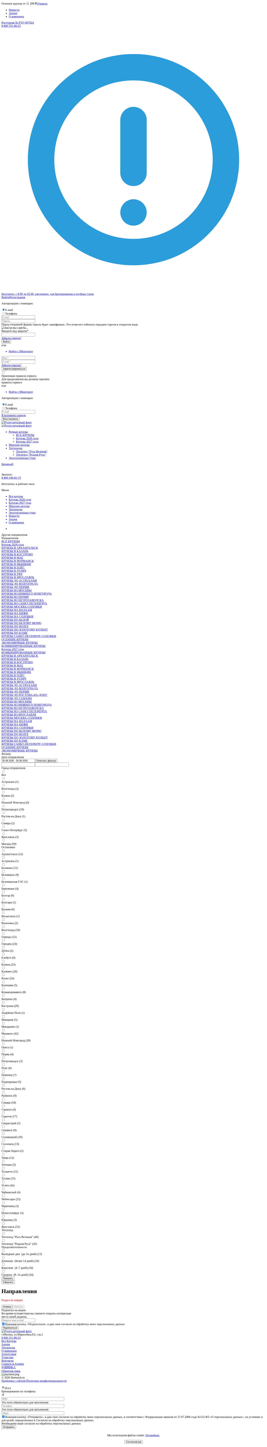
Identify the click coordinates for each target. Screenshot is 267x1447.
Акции (13, 13)
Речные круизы (18, 431)
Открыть (42, 3)
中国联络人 (8, 1367)
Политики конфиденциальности (47, 1380)
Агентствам (8, 1354)
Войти (5, 297)
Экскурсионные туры (22, 458)
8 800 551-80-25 (11, 1337)
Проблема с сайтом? (14, 1380)
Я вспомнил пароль (13, 415)
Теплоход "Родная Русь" (31, 454)
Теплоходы (15, 448)
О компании (16, 16)
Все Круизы (8, 1341)
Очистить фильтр (46, 760)
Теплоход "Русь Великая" (32, 451)
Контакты (7, 1360)
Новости (14, 9)
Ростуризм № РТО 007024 (17, 22)
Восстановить (10, 419)
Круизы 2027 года (27, 441)
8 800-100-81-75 (11, 477)
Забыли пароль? (11, 338)
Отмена (7, 1306)
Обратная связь (10, 1371)
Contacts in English (12, 1363)
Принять (18, 1306)
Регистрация (17, 297)
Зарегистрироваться (14, 368)
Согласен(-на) (133, 1441)
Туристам (7, 1357)
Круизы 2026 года (27, 438)
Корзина (6, 464)
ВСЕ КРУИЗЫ (25, 435)
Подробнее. (152, 1435)
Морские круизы (19, 444)
